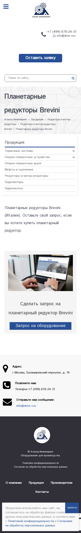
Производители (61, 483)
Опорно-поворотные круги (23, 163)
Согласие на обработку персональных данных (40, 467)
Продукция (36, 483)
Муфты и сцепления (19, 169)
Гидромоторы (14, 182)
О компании (14, 483)
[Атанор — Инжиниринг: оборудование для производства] (40, 435)
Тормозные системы (19, 151)
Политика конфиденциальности (40, 463)
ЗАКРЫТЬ (72, 507)
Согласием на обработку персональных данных (38, 523)
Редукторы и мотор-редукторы (26, 176)
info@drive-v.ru (66, 36)
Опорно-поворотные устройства (27, 157)
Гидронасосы (14, 188)
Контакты (42, 492)
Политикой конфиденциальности (31, 521)
